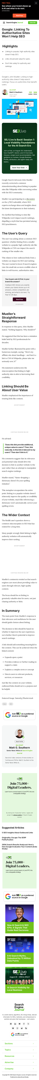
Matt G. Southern (15, 92)
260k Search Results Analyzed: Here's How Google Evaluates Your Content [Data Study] (19, 847)
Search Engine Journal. (19, 1075)
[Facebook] (24, 1024)
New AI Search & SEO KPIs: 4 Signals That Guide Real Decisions (17, 927)
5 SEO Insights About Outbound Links (17, 833)
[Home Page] (14, 22)
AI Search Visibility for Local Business (18, 988)
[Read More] (19, 944)
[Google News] (10, 1024)
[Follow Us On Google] (19, 715)
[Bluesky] (13, 1028)
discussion (30, 199)
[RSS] (26, 1028)
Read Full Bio (19, 741)
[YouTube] (19, 1024)
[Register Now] (19, 913)
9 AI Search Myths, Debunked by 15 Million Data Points (19, 958)
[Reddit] (21, 1028)
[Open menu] (4, 23)
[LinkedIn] (15, 1024)
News (4, 704)
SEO (11, 704)
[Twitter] (28, 1024)
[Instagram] (17, 1028)
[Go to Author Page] (5, 92)
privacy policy (17, 815)
